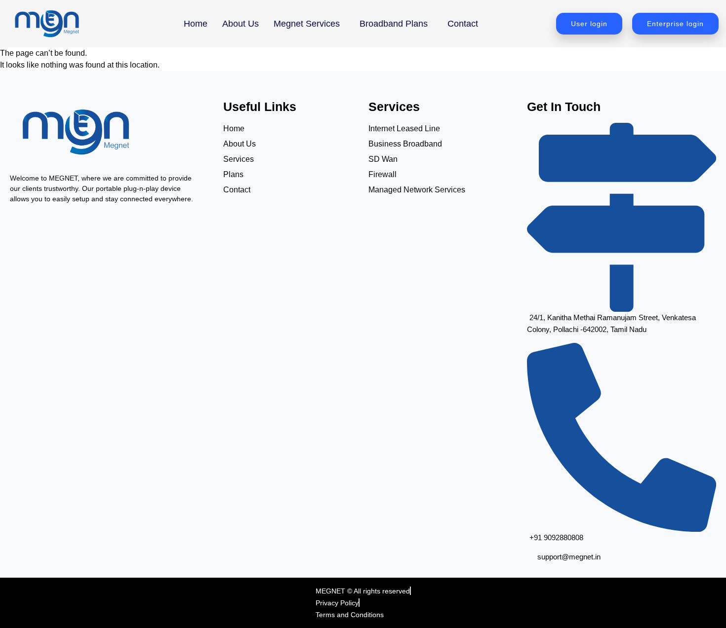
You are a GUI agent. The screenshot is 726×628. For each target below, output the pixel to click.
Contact (462, 24)
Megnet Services (307, 24)
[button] (309, 24)
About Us (240, 24)
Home (195, 24)
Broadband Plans (394, 24)
